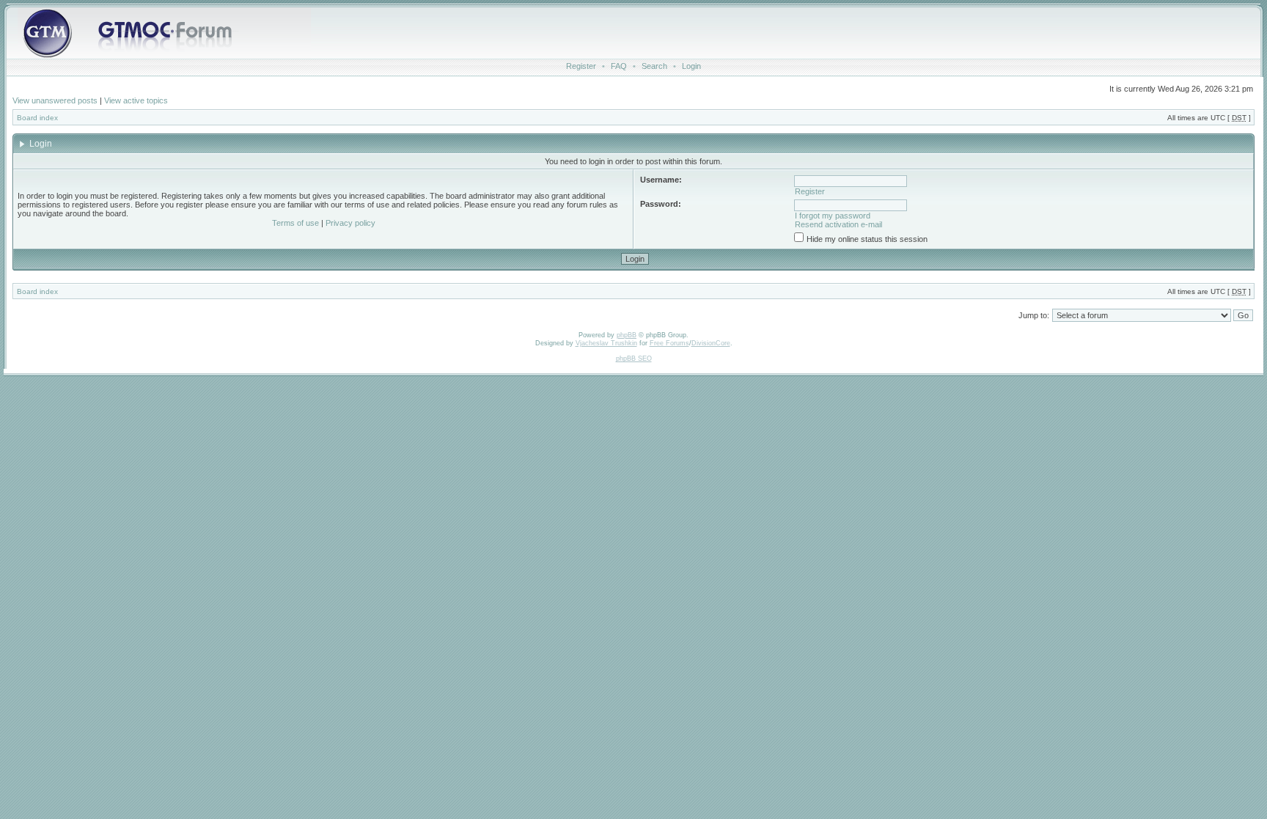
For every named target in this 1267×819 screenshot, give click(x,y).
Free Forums (669, 343)
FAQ (619, 66)
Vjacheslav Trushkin (606, 343)
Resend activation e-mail (838, 224)
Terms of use (295, 222)
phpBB (626, 335)
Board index (37, 118)
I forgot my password (832, 215)
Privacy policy (350, 222)
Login (691, 66)
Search (654, 66)
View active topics (136, 100)
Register (581, 66)
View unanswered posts (55, 100)
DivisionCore (710, 343)
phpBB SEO (634, 358)
